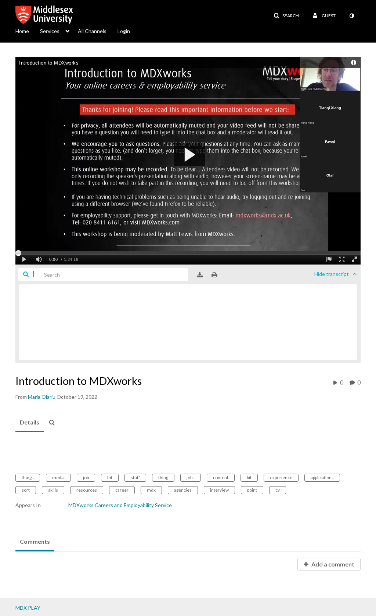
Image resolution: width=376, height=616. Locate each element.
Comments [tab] (35, 541)
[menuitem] (27, 30)
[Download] (200, 275)
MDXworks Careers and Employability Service (120, 505)
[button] (286, 15)
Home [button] (22, 31)
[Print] (214, 275)
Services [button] (49, 31)
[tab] (29, 422)
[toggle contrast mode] (351, 15)
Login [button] (124, 31)
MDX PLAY (27, 608)
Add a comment (332, 564)
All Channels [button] (92, 31)
